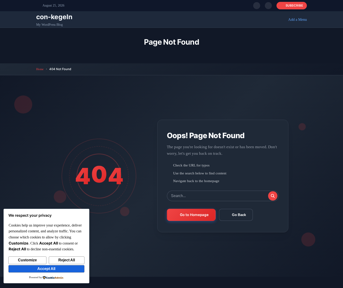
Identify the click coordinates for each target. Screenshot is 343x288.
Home (40, 69)
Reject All (66, 260)
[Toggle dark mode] (268, 5)
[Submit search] (272, 196)
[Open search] (256, 5)
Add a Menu (297, 20)
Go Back (239, 215)
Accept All (46, 269)
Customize (27, 260)
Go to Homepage (194, 214)
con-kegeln (54, 17)
